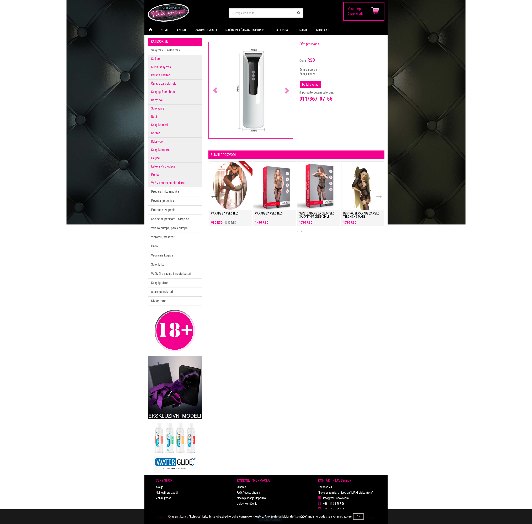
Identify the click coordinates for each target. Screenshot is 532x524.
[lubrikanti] (175, 446)
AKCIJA (182, 30)
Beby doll (157, 100)
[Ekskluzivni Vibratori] (175, 387)
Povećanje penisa (162, 201)
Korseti (155, 133)
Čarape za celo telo (163, 83)
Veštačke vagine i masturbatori (171, 274)
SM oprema (158, 301)
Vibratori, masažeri (163, 237)
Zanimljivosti (163, 498)
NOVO (164, 30)
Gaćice (155, 59)
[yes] (298, 13)
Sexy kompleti (160, 150)
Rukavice (157, 141)
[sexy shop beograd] (185, 12)
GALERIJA (281, 30)
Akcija (159, 487)
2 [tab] (297, 231)
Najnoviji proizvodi (167, 492)
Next (376, 192)
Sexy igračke (159, 283)
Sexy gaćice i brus (163, 92)
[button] (215, 90)
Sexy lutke (158, 264)
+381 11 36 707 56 (334, 504)
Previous (211, 192)
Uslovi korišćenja (247, 504)
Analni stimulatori (162, 292)
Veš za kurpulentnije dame (168, 183)
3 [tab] (301, 231)
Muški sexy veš (161, 67)
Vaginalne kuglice (162, 255)
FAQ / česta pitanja (248, 492)
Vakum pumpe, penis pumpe (169, 228)
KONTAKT (322, 30)
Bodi (154, 117)
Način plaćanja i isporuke (252, 498)
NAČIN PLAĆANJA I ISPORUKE (245, 30)
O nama (241, 487)
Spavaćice (157, 108)
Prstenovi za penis (163, 210)
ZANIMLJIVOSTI (206, 30)
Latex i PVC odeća (163, 166)
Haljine (155, 158)
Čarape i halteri (160, 75)
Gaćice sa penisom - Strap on (170, 219)
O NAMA (302, 30)
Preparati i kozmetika (165, 192)
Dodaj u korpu (310, 84)
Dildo (154, 246)
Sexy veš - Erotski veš (165, 50)
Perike (155, 175)
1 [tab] (293, 231)
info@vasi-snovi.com (336, 498)
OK (358, 516)
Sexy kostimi (159, 125)
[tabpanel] (230, 196)
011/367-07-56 (315, 99)
